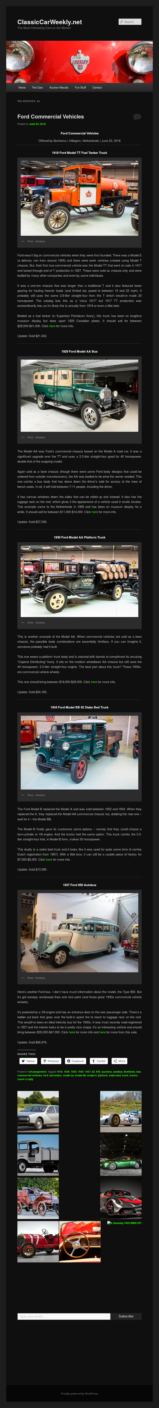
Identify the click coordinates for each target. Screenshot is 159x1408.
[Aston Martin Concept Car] (121, 1155)
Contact (97, 87)
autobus (118, 1071)
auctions (107, 1071)
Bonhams (129, 1071)
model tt (92, 1075)
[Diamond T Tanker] (38, 1155)
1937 (88, 1071)
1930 (74, 1071)
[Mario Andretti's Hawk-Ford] (121, 1112)
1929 (67, 1071)
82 (93, 1071)
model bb (80, 1075)
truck (125, 1075)
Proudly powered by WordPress (79, 1393)
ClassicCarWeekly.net (49, 21)
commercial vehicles (29, 1075)
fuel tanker (55, 1075)
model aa (68, 1075)
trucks (133, 1075)
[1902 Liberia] (38, 1199)
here (52, 326)
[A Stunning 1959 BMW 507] (124, 1223)
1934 (81, 1071)
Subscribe (126, 1316)
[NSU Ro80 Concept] (38, 1112)
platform (103, 1075)
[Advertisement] (79, 1354)
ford (45, 1075)
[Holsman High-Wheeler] (121, 1285)
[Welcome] (80, 1242)
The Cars (37, 87)
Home (21, 87)
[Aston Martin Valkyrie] (121, 1199)
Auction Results (59, 87)
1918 (60, 1071)
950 (98, 1071)
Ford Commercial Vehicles (50, 116)
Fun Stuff (80, 87)
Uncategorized (37, 1071)
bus (138, 1071)
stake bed (115, 1075)
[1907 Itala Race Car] (38, 1242)
